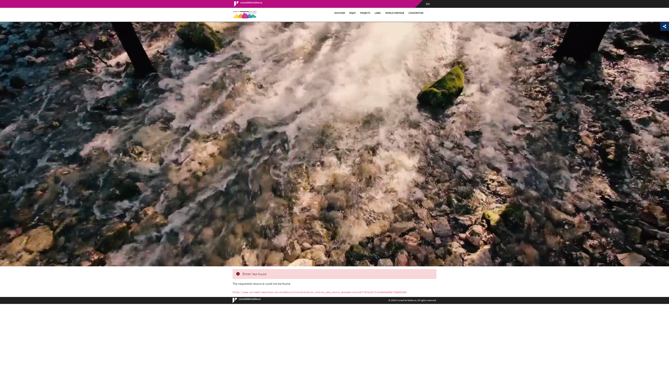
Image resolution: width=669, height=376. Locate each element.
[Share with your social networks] (664, 26)
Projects (365, 12)
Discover (339, 12)
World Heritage (394, 12)
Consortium (416, 12)
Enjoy (352, 12)
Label (378, 12)
